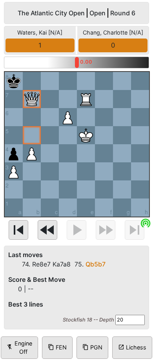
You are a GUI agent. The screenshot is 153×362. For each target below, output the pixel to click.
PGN (92, 347)
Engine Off (19, 347)
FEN (57, 347)
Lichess (132, 347)
